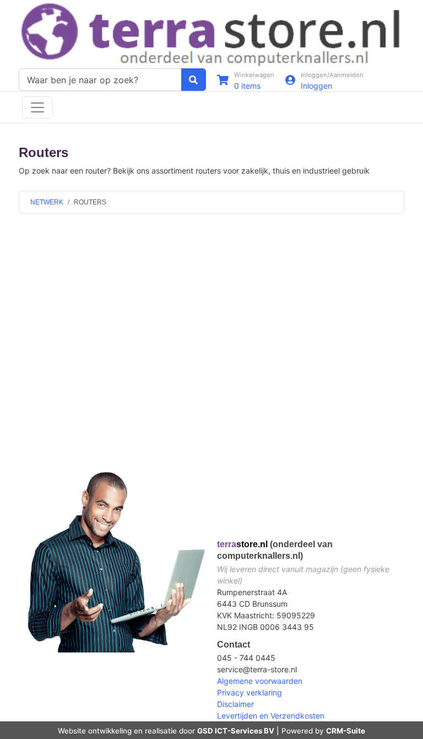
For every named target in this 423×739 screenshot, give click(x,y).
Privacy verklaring (249, 692)
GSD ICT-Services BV (235, 730)
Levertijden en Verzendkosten (270, 715)
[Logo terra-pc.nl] (211, 33)
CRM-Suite (345, 730)
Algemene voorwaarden (259, 681)
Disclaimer (235, 704)
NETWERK (46, 202)
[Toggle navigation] (37, 107)
